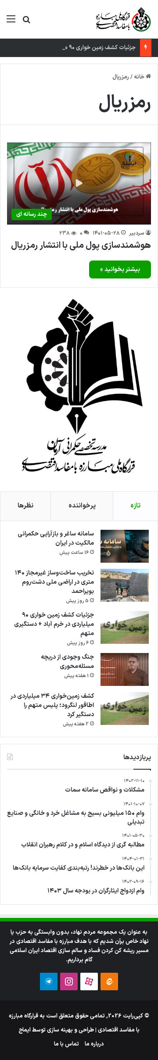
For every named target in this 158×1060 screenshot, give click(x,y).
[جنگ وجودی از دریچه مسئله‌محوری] (125, 669)
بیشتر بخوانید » (120, 269)
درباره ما (94, 1044)
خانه (140, 77)
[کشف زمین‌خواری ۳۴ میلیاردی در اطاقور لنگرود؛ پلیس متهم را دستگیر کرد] (125, 708)
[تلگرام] (48, 981)
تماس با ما (66, 1044)
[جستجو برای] (26, 22)
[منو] (11, 22)
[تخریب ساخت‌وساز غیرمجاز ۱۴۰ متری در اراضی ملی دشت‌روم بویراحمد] (125, 585)
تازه (135, 506)
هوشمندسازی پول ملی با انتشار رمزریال (81, 245)
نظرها (25, 506)
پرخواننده (82, 506)
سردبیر (136, 233)
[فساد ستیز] (122, 19)
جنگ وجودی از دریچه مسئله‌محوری (67, 662)
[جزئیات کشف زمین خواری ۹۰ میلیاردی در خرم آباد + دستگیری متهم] (125, 627)
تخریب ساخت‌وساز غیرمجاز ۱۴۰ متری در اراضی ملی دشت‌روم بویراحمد (54, 582)
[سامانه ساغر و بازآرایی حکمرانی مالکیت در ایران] (125, 546)
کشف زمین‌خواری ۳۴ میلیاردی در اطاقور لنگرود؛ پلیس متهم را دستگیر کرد (52, 705)
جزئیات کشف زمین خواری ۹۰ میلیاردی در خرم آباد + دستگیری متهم (54, 624)
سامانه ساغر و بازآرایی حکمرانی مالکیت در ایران (56, 538)
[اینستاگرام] (69, 981)
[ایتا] (109, 981)
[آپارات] (89, 981)
